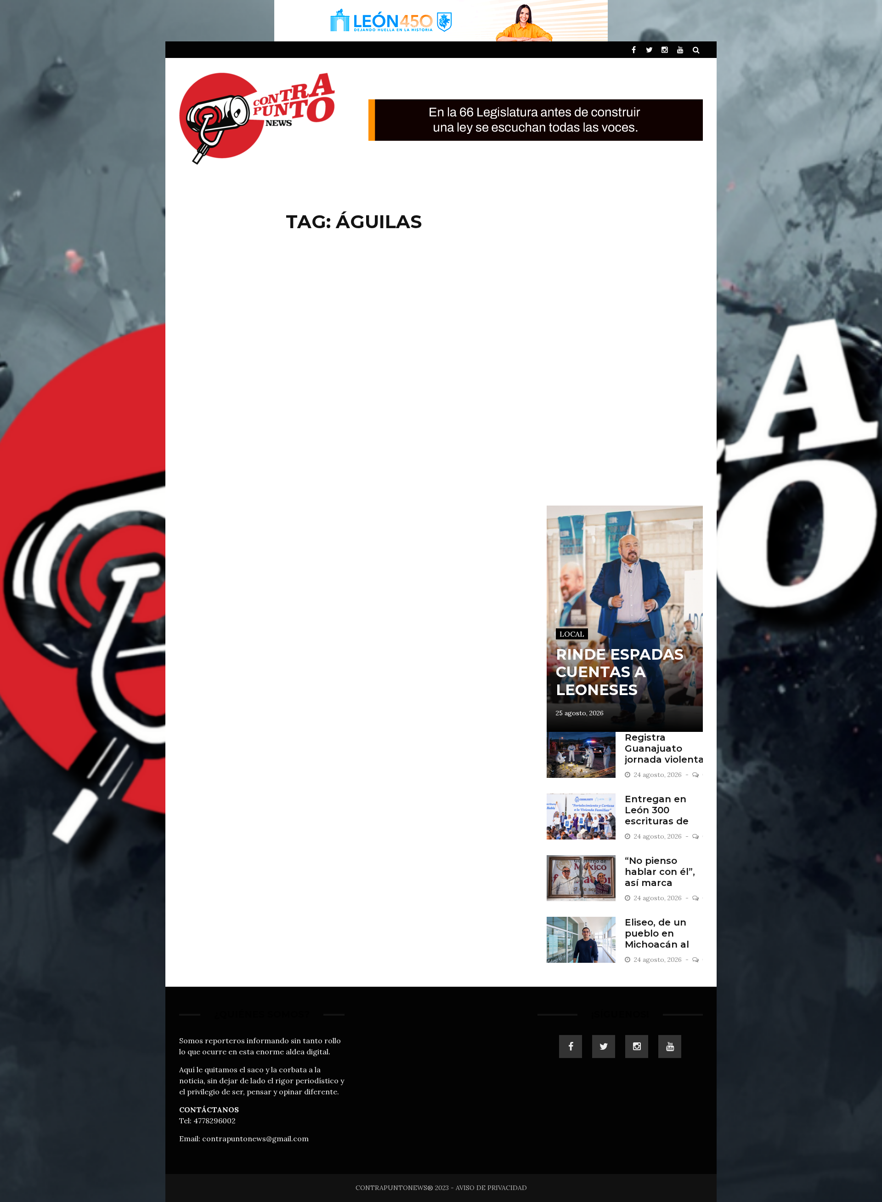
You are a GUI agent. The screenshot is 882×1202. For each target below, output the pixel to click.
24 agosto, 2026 (659, 775)
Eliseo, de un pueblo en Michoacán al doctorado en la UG (663, 944)
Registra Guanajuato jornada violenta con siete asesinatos (664, 759)
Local (572, 633)
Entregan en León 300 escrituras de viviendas (657, 816)
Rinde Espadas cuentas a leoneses (620, 672)
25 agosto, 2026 (580, 713)
